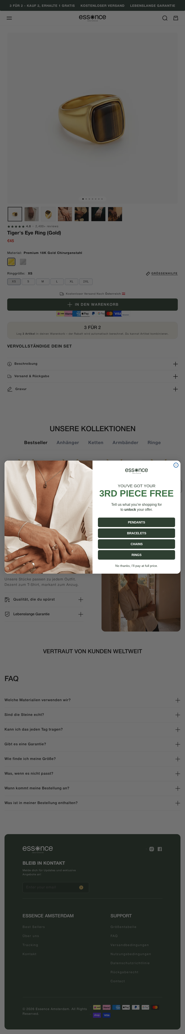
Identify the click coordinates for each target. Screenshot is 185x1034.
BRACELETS (136, 533)
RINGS (136, 555)
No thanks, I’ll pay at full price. (136, 566)
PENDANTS (136, 522)
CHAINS (137, 544)
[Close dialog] (176, 465)
